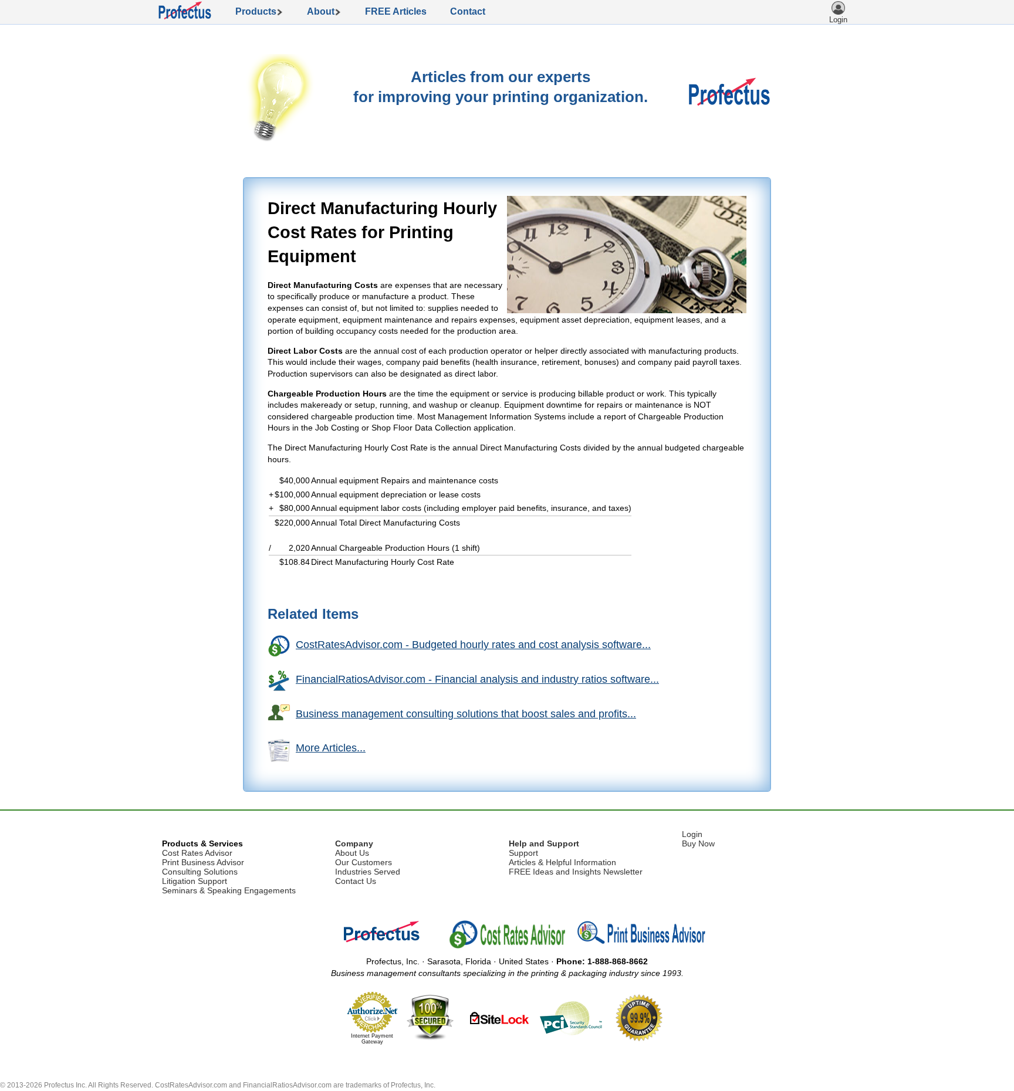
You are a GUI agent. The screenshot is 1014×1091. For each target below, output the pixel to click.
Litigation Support (194, 881)
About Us (352, 853)
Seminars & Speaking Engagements (229, 890)
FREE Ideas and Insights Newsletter (576, 871)
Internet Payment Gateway (372, 1039)
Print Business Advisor (203, 862)
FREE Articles (396, 11)
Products (259, 11)
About (324, 11)
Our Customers (363, 862)
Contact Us (355, 881)
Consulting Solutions (200, 871)
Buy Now (698, 843)
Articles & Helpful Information (562, 862)
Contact (467, 11)
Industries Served (367, 871)
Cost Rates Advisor (197, 853)
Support (523, 853)
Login (692, 834)
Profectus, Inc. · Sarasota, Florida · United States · (507, 961)
